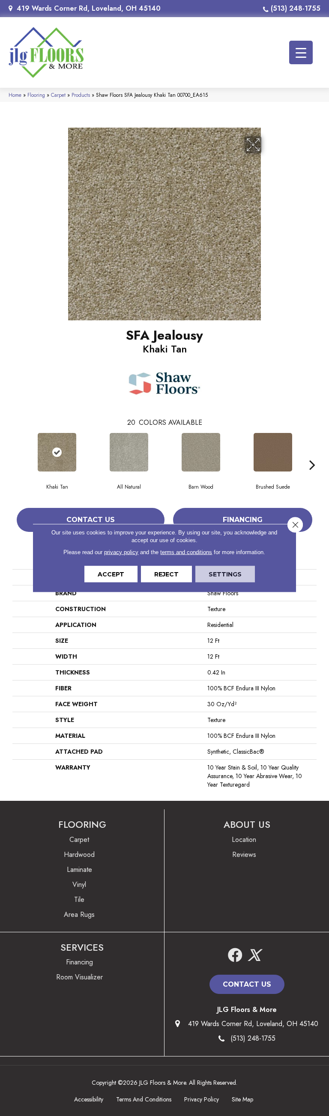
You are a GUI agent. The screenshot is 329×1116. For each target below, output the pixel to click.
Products (81, 94)
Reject (166, 574)
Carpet (58, 94)
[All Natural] (129, 452)
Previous (16, 452)
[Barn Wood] (201, 452)
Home (15, 94)
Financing (243, 520)
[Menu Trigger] (301, 52)
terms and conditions (186, 552)
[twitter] (254, 955)
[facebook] (235, 955)
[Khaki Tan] (57, 452)
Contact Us (90, 520)
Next (312, 452)
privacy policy (121, 552)
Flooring (36, 94)
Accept (111, 574)
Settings (225, 574)
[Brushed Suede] (273, 452)
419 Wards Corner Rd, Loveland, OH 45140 (89, 8)
